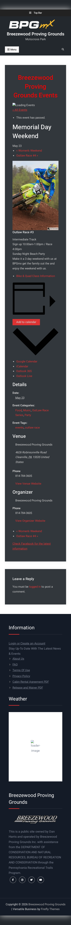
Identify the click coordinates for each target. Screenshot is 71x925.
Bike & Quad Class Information (35, 276)
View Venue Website (28, 484)
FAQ (15, 664)
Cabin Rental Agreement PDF (30, 682)
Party (28, 415)
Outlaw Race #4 (27, 155)
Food (18, 410)
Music (27, 410)
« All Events (19, 110)
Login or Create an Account (27, 643)
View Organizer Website (30, 521)
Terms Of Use (21, 670)
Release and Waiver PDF (27, 688)
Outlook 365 (24, 371)
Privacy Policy (21, 676)
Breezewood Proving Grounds (35, 34)
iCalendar (22, 366)
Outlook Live (24, 376)
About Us (18, 659)
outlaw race (32, 427)
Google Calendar (26, 361)
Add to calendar (26, 322)
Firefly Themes (50, 909)
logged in (35, 587)
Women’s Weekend (29, 151)
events (19, 427)
